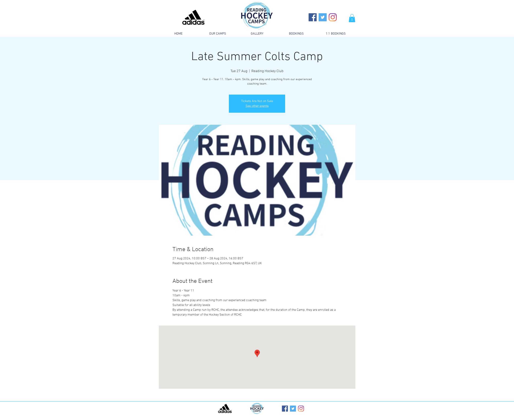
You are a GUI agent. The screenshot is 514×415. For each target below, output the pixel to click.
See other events (257, 106)
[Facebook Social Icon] (313, 17)
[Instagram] (333, 17)
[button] (352, 18)
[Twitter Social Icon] (323, 17)
